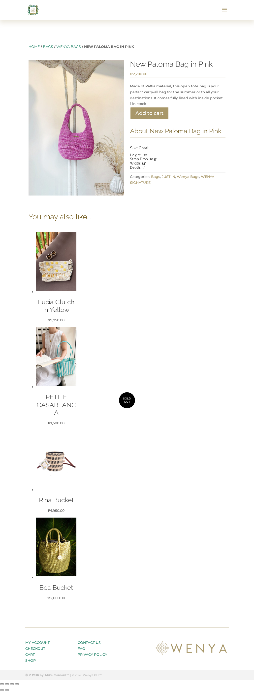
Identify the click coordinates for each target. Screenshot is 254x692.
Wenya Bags (68, 46)
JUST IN (168, 176)
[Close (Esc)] (2, 684)
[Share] (7, 684)
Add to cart (149, 113)
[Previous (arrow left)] (2, 690)
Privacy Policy (92, 654)
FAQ (81, 648)
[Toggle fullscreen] (12, 684)
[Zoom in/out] (17, 684)
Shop (30, 660)
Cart (30, 654)
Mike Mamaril (55, 675)
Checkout (35, 648)
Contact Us (89, 642)
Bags (48, 46)
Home (34, 46)
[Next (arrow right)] (7, 690)
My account (37, 642)
